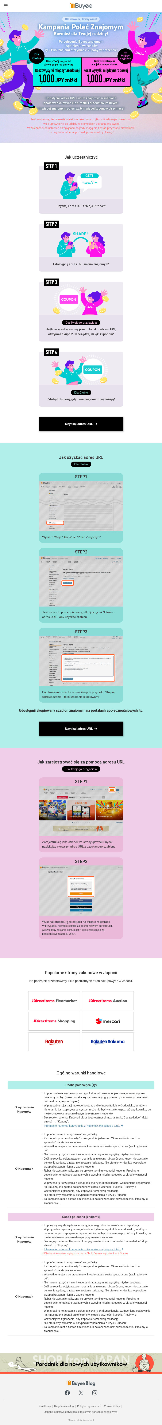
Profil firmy (45, 1406)
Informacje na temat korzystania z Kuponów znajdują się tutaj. (82, 1125)
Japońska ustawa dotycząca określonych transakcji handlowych (81, 1411)
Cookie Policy (112, 1406)
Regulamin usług (64, 1406)
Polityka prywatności (89, 1406)
